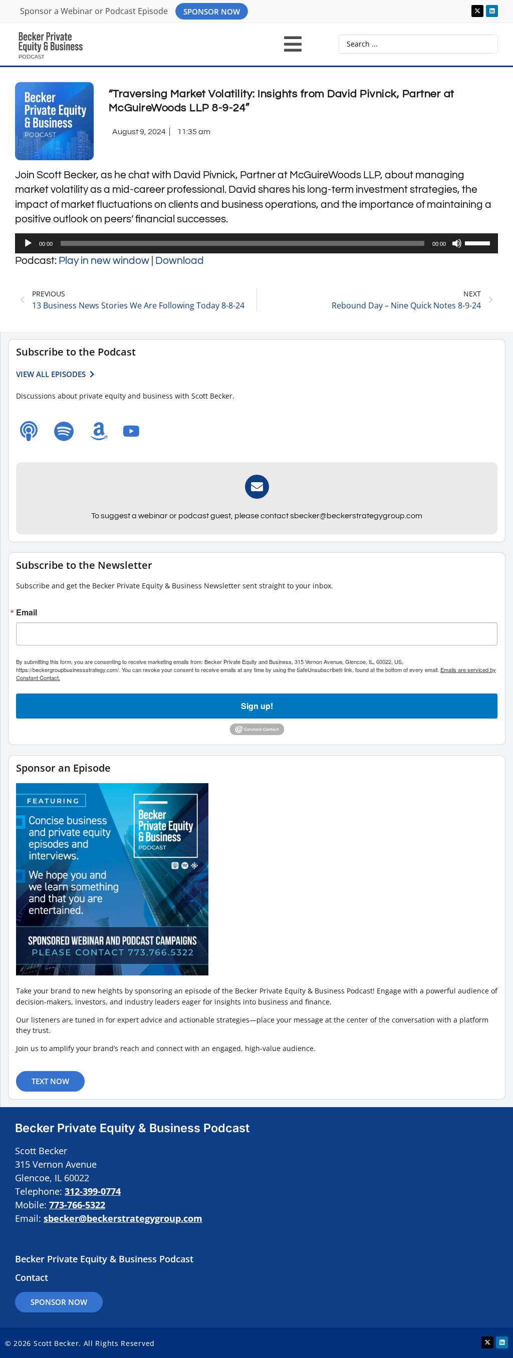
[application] (256, 243)
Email (26, 612)
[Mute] (457, 243)
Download (179, 260)
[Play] (28, 243)
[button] (293, 44)
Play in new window (104, 260)
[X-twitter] (477, 11)
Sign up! (257, 706)
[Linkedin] (492, 11)
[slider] (479, 242)
